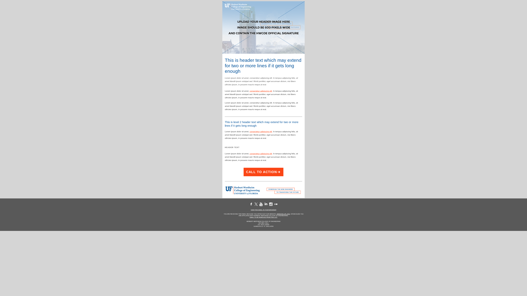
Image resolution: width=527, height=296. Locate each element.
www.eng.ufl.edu (283, 214)
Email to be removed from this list (263, 217)
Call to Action (261, 172)
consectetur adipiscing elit (261, 91)
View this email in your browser (263, 210)
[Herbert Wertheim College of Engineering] (243, 190)
